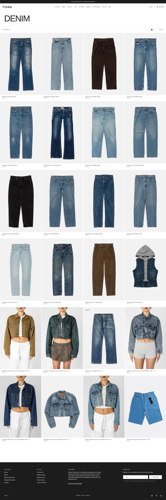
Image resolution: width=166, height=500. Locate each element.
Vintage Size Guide (9, 480)
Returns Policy (41, 477)
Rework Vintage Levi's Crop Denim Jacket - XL (57, 439)
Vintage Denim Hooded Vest (134, 302)
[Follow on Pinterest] (156, 496)
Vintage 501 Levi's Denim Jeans (135, 165)
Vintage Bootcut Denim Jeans (52, 165)
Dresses (88, 6)
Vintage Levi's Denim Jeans (51, 96)
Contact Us (40, 472)
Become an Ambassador (75, 483)
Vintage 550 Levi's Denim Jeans (10, 233)
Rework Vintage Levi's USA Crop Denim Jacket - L (16, 439)
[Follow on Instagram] (152, 496)
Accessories (96, 6)
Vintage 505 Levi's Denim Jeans (93, 233)
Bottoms (81, 6)
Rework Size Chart (9, 477)
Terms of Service (41, 482)
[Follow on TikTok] (161, 496)
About (6, 472)
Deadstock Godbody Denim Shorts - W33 (138, 439)
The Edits (69, 6)
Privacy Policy (41, 480)
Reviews (6, 482)
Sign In (6, 475)
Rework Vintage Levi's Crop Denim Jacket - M (98, 439)
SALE (110, 6)
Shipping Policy (41, 475)
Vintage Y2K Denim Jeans (9, 96)
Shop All (57, 6)
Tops (75, 6)
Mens (63, 6)
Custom (104, 6)
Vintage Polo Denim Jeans (51, 233)
